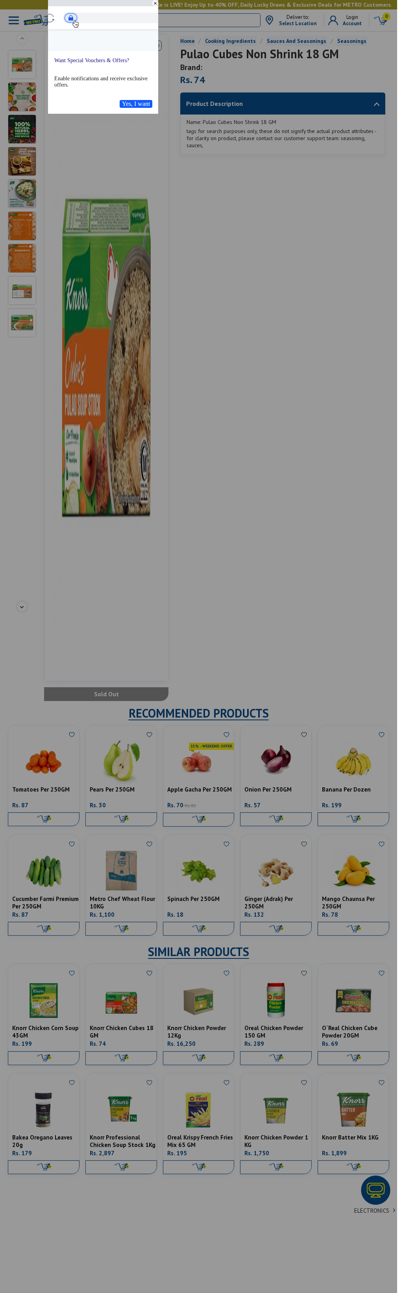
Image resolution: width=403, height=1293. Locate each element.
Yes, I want (136, 103)
